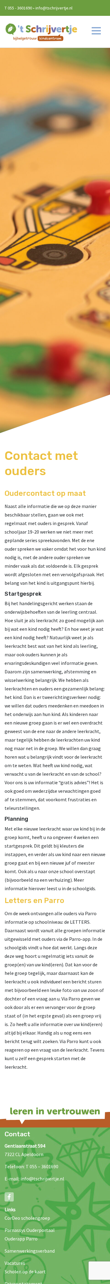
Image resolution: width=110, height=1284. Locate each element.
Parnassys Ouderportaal (30, 1230)
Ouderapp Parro (21, 1239)
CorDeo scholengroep (27, 1218)
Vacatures (15, 1263)
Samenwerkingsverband (30, 1251)
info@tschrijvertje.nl (42, 1179)
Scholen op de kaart (25, 1271)
